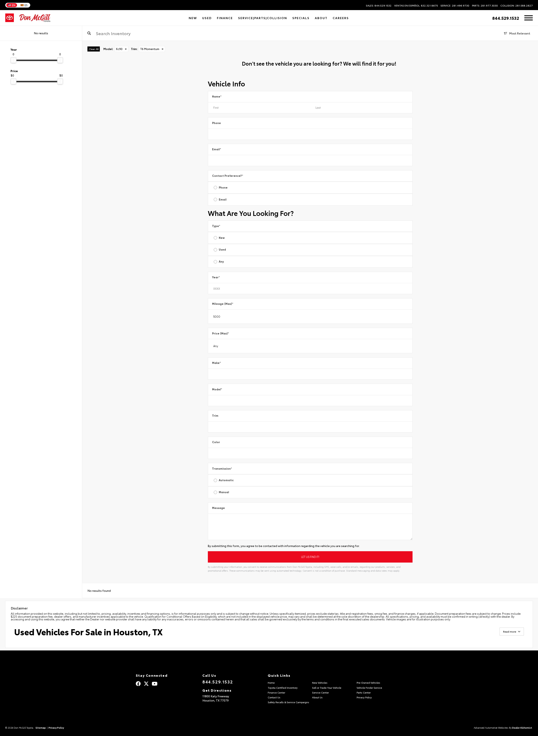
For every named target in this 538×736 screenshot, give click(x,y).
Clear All (94, 49)
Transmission (222, 468)
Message (218, 508)
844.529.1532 (505, 18)
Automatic (226, 480)
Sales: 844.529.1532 (379, 5)
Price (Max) (220, 333)
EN (13, 5)
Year (216, 277)
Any (221, 261)
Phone (216, 123)
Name (217, 96)
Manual (224, 492)
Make (216, 363)
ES (26, 5)
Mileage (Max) (222, 304)
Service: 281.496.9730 (454, 5)
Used (222, 249)
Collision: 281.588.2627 (516, 5)
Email (216, 149)
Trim (215, 416)
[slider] (13, 60)
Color (216, 442)
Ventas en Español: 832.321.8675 (416, 5)
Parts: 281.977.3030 (485, 5)
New (222, 238)
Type (216, 226)
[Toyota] (9, 17)
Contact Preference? (227, 176)
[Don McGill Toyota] (35, 18)
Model (217, 389)
